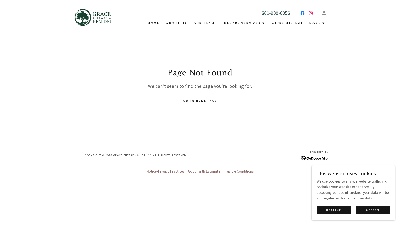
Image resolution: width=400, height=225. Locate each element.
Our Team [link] (204, 23)
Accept (373, 210)
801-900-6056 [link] (276, 13)
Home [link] (154, 23)
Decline (333, 210)
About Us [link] (176, 23)
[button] (324, 13)
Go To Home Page (200, 101)
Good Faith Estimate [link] (204, 171)
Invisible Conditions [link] (239, 171)
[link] (93, 16)
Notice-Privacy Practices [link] (165, 171)
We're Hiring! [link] (287, 23)
